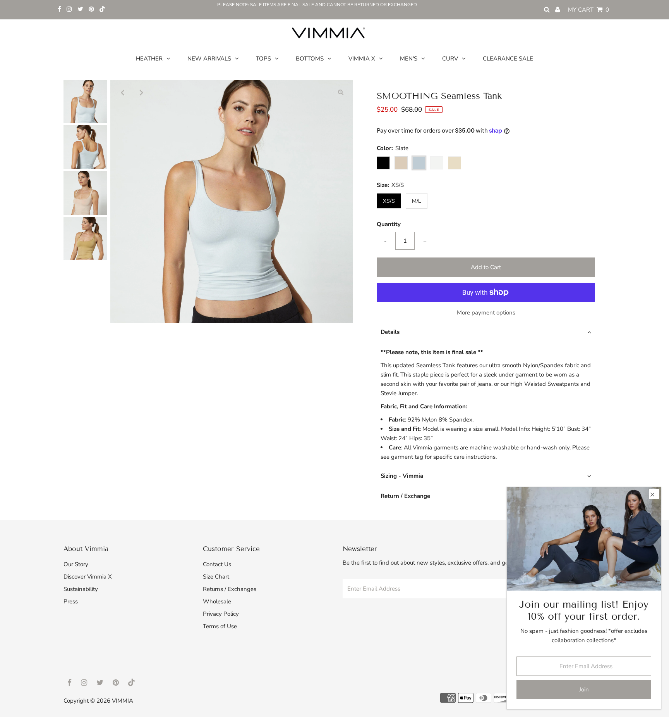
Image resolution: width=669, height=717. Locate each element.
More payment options (486, 312)
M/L (416, 201)
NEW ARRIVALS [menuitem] (209, 58)
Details (390, 332)
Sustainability (80, 589)
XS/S (389, 201)
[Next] (141, 92)
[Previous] (122, 92)
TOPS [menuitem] (263, 58)
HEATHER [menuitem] (149, 58)
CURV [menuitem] (450, 58)
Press (70, 601)
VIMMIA (122, 701)
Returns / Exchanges (229, 589)
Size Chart (216, 577)
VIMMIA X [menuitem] (361, 58)
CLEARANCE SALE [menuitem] (508, 58)
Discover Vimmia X (87, 577)
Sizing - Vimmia (402, 476)
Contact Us (217, 564)
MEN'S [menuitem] (408, 58)
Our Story (75, 564)
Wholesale (217, 601)
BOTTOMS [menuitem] (310, 58)
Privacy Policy (221, 614)
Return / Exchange (405, 496)
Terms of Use (220, 626)
